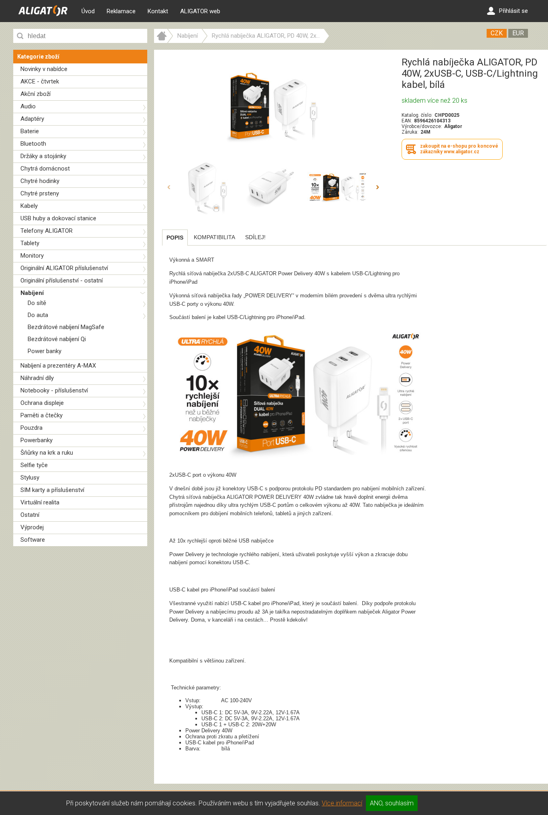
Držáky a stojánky (43, 156)
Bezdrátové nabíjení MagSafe (66, 327)
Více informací (342, 803)
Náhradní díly (37, 378)
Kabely (29, 205)
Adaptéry (32, 118)
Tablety (29, 243)
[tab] (175, 238)
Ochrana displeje (42, 402)
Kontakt (158, 11)
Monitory (32, 255)
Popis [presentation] (174, 237)
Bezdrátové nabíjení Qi (57, 339)
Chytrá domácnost (45, 168)
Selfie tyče (34, 465)
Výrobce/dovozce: (422, 126)
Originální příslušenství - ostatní (61, 280)
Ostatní (29, 514)
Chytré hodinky (39, 181)
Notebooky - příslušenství (54, 390)
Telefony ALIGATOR (46, 230)
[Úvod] (160, 41)
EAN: (407, 121)
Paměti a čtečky (41, 415)
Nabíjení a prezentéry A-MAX (58, 365)
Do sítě (37, 303)
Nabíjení (32, 293)
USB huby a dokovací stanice (58, 218)
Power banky (44, 351)
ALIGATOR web (200, 11)
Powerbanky (36, 440)
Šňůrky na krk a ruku (46, 452)
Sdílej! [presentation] (255, 237)
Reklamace (121, 11)
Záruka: (410, 132)
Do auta (38, 315)
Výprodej (32, 527)
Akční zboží (35, 94)
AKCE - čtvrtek (39, 81)
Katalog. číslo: (417, 115)
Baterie (29, 131)
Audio (28, 106)
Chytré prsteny (39, 193)
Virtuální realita (39, 502)
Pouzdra (31, 427)
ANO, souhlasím (392, 803)
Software (32, 539)
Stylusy (29, 477)
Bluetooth (33, 143)
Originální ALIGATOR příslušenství (64, 268)
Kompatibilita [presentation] (214, 237)
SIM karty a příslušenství (52, 490)
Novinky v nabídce (43, 69)
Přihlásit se (513, 10)
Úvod (88, 11)
